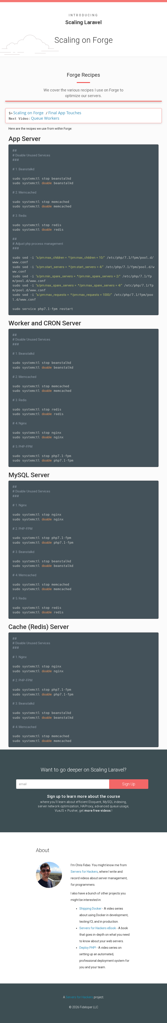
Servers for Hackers (84, 871)
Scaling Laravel (83, 22)
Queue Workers (45, 118)
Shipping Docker (90, 908)
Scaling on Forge (28, 112)
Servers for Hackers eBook (97, 928)
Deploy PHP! (87, 947)
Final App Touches (64, 112)
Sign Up (128, 784)
